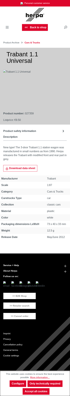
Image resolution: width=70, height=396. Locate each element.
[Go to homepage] (35, 14)
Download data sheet (21, 168)
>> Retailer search (19, 305)
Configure (18, 383)
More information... (40, 377)
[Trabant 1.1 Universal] (31, 88)
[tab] (34, 131)
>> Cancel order (19, 316)
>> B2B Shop (19, 296)
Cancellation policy (12, 344)
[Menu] (7, 27)
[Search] (65, 27)
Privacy (7, 339)
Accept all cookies (36, 391)
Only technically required (45, 383)
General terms (10, 350)
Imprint (6, 333)
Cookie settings (11, 355)
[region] (31, 88)
